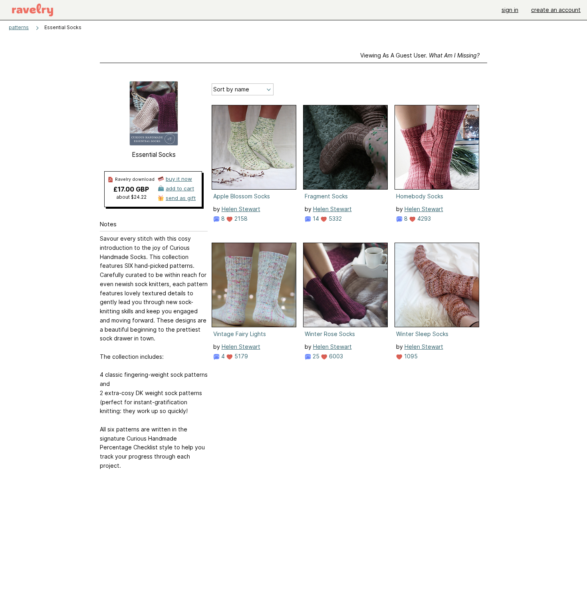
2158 (240, 218)
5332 (334, 218)
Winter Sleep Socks (422, 333)
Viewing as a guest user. (420, 55)
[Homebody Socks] (437, 147)
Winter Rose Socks (330, 333)
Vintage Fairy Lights (239, 333)
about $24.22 (131, 197)
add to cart (180, 188)
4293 (423, 218)
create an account (556, 9)
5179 (240, 356)
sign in (510, 9)
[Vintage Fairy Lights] (254, 285)
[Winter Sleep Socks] (437, 285)
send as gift (181, 198)
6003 (335, 356)
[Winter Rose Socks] (345, 285)
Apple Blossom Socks (241, 196)
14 (315, 218)
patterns (19, 27)
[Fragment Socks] (345, 147)
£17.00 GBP (131, 189)
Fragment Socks (326, 196)
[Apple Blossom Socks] (254, 147)
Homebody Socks (419, 196)
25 (315, 356)
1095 (410, 356)
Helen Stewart (241, 209)
